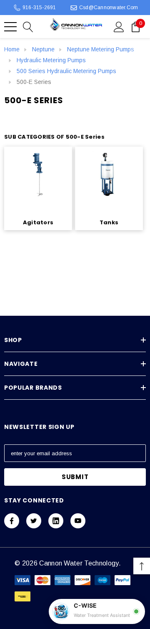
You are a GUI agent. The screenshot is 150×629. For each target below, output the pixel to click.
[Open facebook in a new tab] (11, 520)
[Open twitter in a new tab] (33, 520)
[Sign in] (119, 26)
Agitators (38, 222)
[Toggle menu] (10, 26)
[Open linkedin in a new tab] (55, 520)
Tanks (109, 222)
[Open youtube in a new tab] (77, 520)
